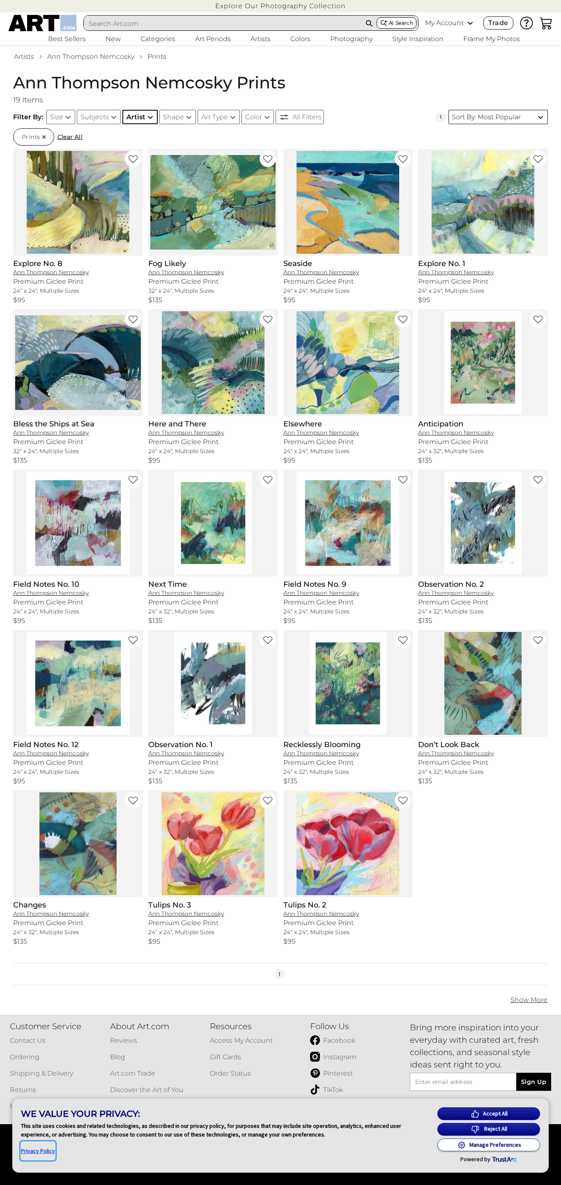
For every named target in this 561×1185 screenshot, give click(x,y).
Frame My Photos (491, 39)
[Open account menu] (470, 23)
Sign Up (533, 1081)
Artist (135, 117)
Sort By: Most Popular (486, 117)
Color (253, 117)
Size (56, 117)
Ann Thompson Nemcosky (90, 56)
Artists (24, 56)
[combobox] (223, 23)
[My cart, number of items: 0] (546, 23)
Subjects (94, 117)
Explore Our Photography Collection (280, 6)
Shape (173, 117)
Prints (156, 56)
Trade (498, 23)
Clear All (70, 137)
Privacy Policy (38, 1151)
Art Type (214, 117)
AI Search (401, 23)
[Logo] (42, 23)
